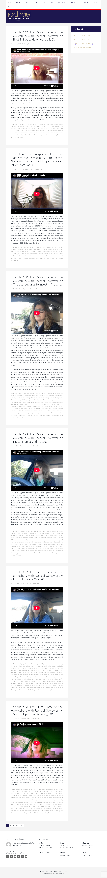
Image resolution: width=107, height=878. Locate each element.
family (33, 128)
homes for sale (51, 130)
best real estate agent (24, 128)
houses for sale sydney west (22, 133)
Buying (30, 124)
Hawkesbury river (50, 406)
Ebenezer (37, 393)
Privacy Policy (52, 873)
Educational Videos (52, 124)
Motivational (58, 791)
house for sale (18, 408)
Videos (48, 537)
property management (25, 413)
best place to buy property (26, 402)
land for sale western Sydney (54, 133)
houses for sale (43, 254)
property (13, 398)
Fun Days (18, 126)
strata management (31, 811)
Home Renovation (36, 546)
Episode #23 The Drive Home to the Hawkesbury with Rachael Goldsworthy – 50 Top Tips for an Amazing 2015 (37, 710)
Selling (38, 126)
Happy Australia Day (41, 128)
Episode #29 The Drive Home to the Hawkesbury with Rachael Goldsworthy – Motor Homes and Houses (37, 437)
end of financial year (24, 677)
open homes (58, 395)
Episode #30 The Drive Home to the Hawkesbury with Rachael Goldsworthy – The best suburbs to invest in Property (37, 280)
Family (13, 126)
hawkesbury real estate (21, 130)
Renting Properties (31, 398)
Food (12, 791)
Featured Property (21, 533)
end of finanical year (37, 677)
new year (54, 806)
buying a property (44, 800)
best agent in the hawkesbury (50, 540)
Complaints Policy (60, 873)
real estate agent (37, 685)
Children (27, 664)
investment (28, 395)
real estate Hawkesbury (34, 135)
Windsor (39, 249)
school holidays (57, 793)
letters (26, 249)
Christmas (26, 247)
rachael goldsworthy (25, 685)
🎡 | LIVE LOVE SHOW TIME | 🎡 (83, 44)
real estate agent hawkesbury (51, 685)
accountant (14, 672)
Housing (52, 533)
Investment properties (38, 395)
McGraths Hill (50, 395)
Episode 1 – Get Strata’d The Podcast (85, 40)
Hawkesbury (24, 126)
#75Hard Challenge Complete (83, 48)
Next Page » (19, 825)
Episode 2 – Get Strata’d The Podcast (85, 36)
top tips (45, 813)
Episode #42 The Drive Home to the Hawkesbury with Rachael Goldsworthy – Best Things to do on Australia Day (37, 35)
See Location (45, 853)
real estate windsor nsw (49, 135)
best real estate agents (55, 402)
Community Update (39, 124)
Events (60, 124)
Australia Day (23, 124)
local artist (59, 411)
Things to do (44, 126)
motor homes (25, 550)
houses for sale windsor (38, 133)
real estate (44, 808)
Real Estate (32, 126)
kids (31, 256)
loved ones (54, 256)
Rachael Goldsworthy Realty (19, 16)
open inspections (35, 550)
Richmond (41, 398)
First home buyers (37, 404)
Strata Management (56, 398)
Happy (13, 802)
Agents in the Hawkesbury (44, 400)
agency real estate (56, 249)
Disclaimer (45, 873)
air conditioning (22, 531)
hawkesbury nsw (42, 251)
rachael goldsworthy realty (19, 135)
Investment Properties (30, 411)
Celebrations (26, 789)
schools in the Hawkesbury (42, 415)
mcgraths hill (14, 413)
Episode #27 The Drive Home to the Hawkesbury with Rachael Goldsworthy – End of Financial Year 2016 (37, 575)
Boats (21, 544)
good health (58, 800)
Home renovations (43, 533)
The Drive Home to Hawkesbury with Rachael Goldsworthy (33, 690)
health (17, 804)
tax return (41, 688)
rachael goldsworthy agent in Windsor (44, 413)
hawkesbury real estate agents (37, 130)
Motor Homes (35, 535)
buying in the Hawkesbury (19, 404)
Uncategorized (41, 795)
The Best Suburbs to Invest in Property (45, 553)
